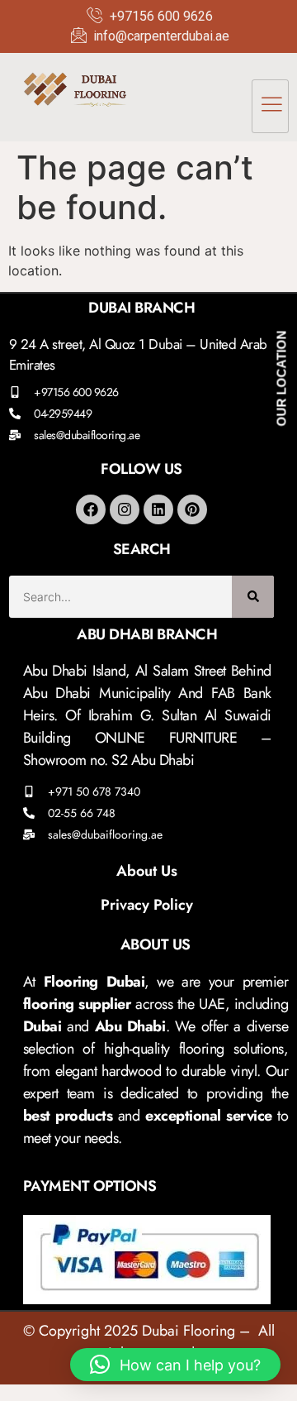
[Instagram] (124, 509)
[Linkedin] (158, 509)
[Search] (253, 597)
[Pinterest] (192, 509)
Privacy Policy (147, 905)
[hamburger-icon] (270, 106)
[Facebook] (91, 509)
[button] (175, 1364)
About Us (146, 871)
